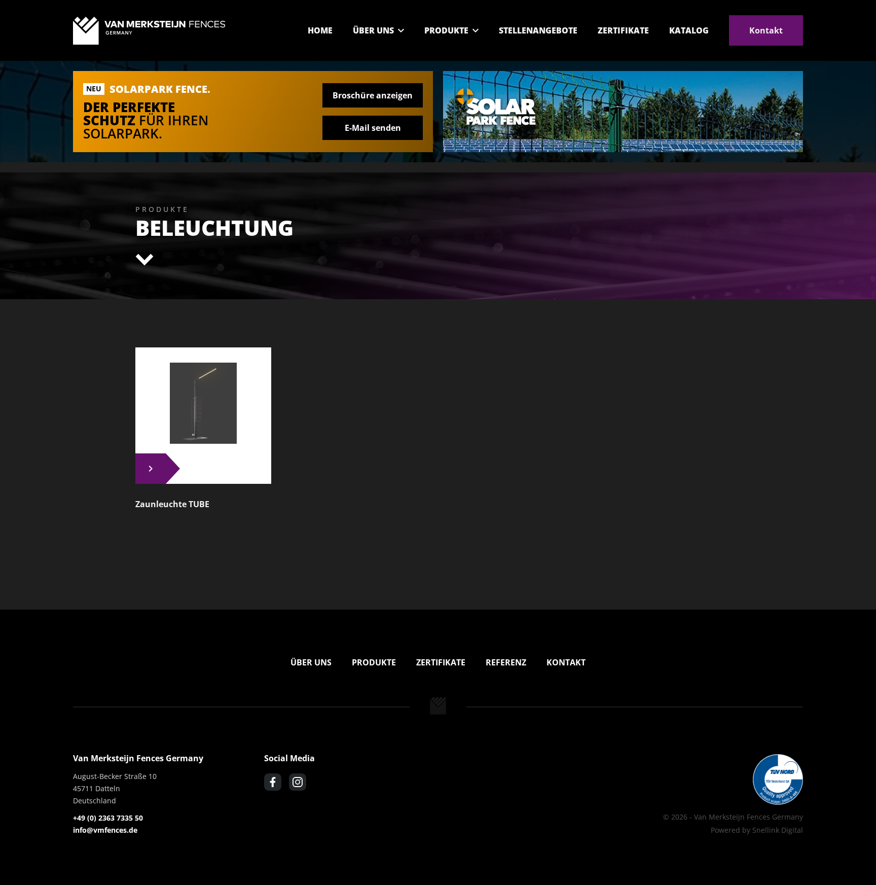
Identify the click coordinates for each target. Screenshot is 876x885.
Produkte (446, 30)
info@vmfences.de (105, 830)
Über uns (373, 30)
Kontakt (766, 30)
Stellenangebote (538, 30)
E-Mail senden (373, 127)
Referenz (506, 662)
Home (320, 30)
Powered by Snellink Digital (757, 830)
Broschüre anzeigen (373, 95)
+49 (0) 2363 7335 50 (108, 818)
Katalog (689, 30)
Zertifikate (623, 30)
